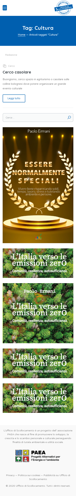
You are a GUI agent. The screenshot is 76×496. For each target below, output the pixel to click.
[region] (38, 263)
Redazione (11, 54)
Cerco (11, 65)
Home (21, 34)
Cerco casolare (17, 72)
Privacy (10, 475)
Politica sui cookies (29, 475)
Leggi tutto (14, 98)
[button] (38, 263)
